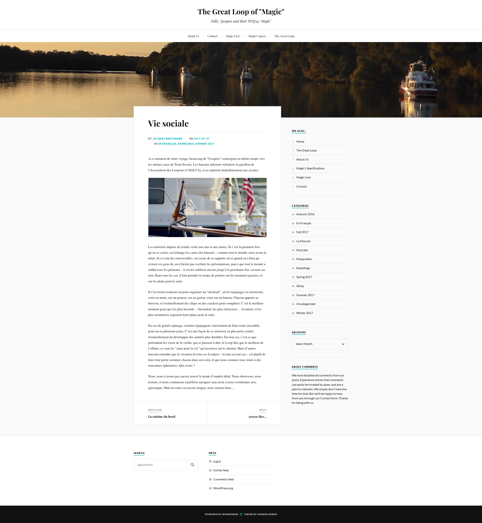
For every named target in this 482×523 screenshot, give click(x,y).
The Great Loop (284, 36)
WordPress (230, 514)
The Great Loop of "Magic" (241, 11)
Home (300, 141)
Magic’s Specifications (310, 168)
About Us (193, 36)
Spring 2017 (304, 277)
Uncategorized (305, 304)
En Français (167, 143)
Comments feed (223, 479)
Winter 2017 (304, 313)
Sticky (300, 286)
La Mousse (303, 241)
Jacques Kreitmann (167, 138)
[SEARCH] (192, 464)
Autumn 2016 (305, 214)
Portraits (302, 250)
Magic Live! (233, 36)
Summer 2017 (205, 143)
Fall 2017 (302, 232)
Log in (217, 461)
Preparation (304, 259)
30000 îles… (257, 416)
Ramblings (186, 143)
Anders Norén (267, 514)
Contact (212, 36)
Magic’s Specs (257, 36)
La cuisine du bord (161, 416)
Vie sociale (168, 123)
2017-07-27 (202, 138)
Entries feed (221, 470)
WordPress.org (223, 488)
